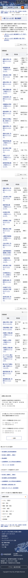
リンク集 (4, 547)
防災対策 (24, 11)
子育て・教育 (6, 508)
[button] (22, 7)
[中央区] (4, 2)
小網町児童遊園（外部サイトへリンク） (7, 238)
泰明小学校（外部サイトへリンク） (7, 84)
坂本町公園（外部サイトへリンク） (7, 298)
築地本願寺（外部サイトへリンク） (7, 113)
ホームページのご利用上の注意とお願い (12, 531)
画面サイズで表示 (23, 44)
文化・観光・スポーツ (8, 511)
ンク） (4, 336)
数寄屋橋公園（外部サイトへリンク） (7, 69)
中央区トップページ (5, 11)
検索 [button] (18, 2)
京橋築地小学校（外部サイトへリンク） (7, 106)
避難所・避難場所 (4, 12)
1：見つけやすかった (9, 430)
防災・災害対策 (18, 11)
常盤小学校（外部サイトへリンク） (7, 190)
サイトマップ (5, 538)
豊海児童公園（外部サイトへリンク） (7, 373)
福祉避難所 (4, 458)
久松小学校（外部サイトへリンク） (7, 245)
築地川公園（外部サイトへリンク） (7, 135)
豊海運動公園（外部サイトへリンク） (7, 380)
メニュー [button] (25, 2)
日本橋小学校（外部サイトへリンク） (7, 214)
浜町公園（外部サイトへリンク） (7, 267)
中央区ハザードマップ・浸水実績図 (10, 487)
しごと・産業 (6, 516)
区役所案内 (4, 536)
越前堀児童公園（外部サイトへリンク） (7, 164)
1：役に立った (7, 422)
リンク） (5, 344)
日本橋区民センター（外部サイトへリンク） (7, 274)
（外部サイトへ (7, 342)
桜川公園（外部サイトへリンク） (7, 150)
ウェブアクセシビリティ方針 (9, 540)
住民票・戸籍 (18, 7)
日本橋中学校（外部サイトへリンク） (7, 259)
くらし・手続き (6, 500)
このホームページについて (8, 533)
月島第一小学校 (7, 340)
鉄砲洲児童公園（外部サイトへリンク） (7, 142)
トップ (5, 7)
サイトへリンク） (7, 324)
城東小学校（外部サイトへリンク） (7, 61)
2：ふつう (15, 422)
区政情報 (5, 519)
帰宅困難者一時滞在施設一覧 (8, 484)
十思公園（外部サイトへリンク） (7, 198)
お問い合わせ (5, 544)
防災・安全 (12, 11)
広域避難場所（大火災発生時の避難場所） (12, 461)
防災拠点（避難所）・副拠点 (8, 454)
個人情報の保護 (6, 542)
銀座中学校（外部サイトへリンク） (7, 128)
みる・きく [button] (21, 3)
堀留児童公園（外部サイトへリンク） (7, 206)
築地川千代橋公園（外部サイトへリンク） (7, 120)
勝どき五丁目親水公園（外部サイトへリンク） (7, 366)
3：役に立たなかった (9, 424)
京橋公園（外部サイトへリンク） (7, 76)
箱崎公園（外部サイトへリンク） (7, 230)
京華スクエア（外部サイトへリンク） (7, 157)
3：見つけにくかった (9, 432)
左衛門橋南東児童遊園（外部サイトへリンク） (7, 252)
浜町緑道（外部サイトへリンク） (7, 222)
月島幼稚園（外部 (7, 327)
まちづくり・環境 (7, 513)
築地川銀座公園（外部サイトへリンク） (7, 91)
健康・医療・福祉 (7, 505)
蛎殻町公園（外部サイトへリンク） (7, 282)
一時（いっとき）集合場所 (8, 464)
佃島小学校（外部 (7, 322)
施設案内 (10, 7)
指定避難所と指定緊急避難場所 (9, 451)
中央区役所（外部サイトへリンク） (7, 98)
